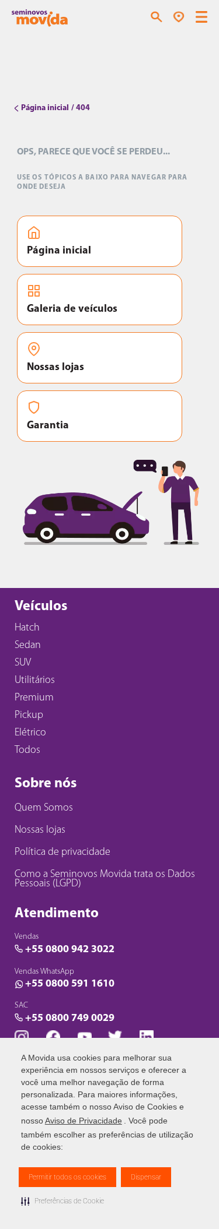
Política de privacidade (62, 852)
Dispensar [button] (146, 1177)
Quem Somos (44, 808)
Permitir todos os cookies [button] (67, 1177)
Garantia (48, 426)
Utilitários (35, 680)
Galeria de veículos (72, 309)
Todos (27, 750)
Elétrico (30, 733)
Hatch (27, 628)
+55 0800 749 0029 (69, 1018)
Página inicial (59, 251)
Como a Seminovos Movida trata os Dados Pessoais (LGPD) (105, 879)
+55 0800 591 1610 (69, 984)
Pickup (29, 715)
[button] (62, 1201)
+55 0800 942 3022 (69, 950)
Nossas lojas (55, 367)
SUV (23, 663)
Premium (34, 698)
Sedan (28, 645)
